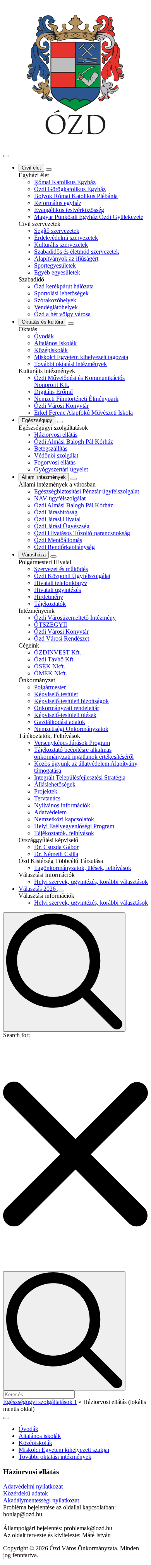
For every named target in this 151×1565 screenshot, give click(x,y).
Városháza (34, 555)
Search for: (16, 1035)
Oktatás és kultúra (42, 322)
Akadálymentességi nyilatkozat (41, 1500)
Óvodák (28, 1429)
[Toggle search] (64, 972)
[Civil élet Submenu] (49, 169)
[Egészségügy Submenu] (60, 422)
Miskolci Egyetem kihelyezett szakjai (64, 1449)
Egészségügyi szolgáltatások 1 (40, 1402)
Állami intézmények (44, 477)
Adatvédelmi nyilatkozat (33, 1486)
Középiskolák (35, 1443)
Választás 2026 (38, 888)
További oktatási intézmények (55, 1456)
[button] (75, 1155)
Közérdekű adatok (25, 1493)
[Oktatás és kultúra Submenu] (71, 323)
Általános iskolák (40, 1436)
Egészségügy (37, 420)
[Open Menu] (6, 156)
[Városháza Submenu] (53, 556)
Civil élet (31, 168)
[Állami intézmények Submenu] (73, 479)
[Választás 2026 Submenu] (60, 891)
